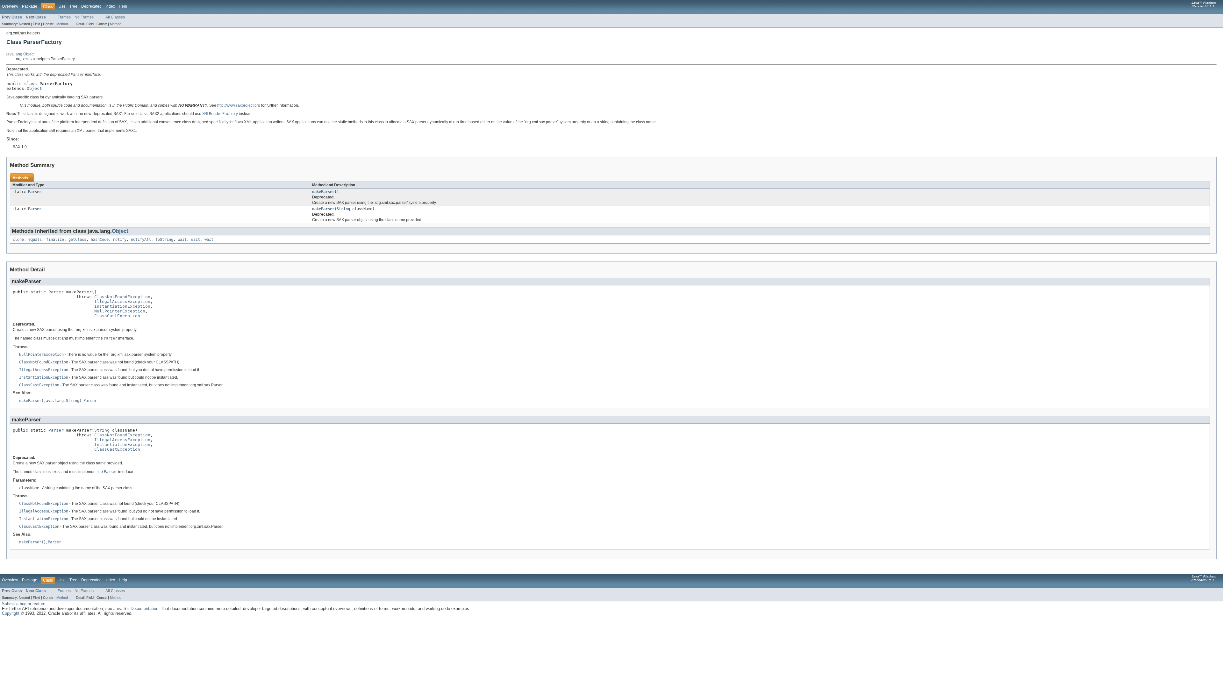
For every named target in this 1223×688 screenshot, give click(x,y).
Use (62, 6)
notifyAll (141, 239)
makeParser (323, 192)
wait (182, 239)
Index (110, 6)
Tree (73, 6)
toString (164, 239)
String (343, 209)
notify (119, 239)
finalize (55, 239)
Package (29, 6)
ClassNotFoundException (122, 296)
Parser (34, 192)
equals (35, 239)
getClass (77, 239)
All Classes (115, 17)
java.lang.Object (20, 54)
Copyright (10, 613)
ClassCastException (117, 315)
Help (123, 6)
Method (62, 24)
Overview (10, 6)
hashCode (100, 239)
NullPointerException (119, 311)
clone (18, 239)
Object (34, 88)
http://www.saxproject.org (238, 105)
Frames (64, 17)
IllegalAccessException (122, 301)
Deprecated (91, 6)
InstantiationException (122, 306)
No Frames (84, 17)
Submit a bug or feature (23, 603)
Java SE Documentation (135, 608)
